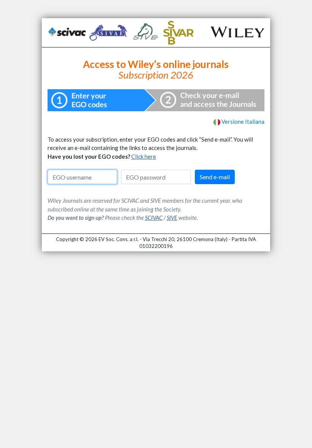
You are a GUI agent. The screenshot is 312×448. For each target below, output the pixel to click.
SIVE (172, 217)
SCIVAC (153, 217)
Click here (143, 156)
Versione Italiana (242, 121)
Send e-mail (215, 176)
